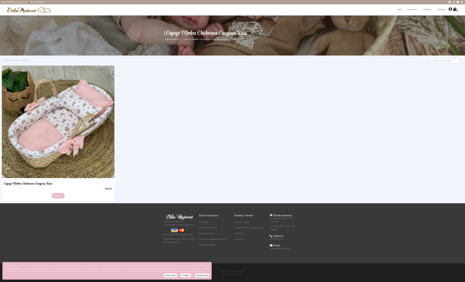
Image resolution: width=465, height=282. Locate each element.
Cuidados (427, 9)
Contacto (441, 9)
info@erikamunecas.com (16, 2)
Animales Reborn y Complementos (249, 227)
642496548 (38, 2)
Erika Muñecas (172, 39)
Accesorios (239, 233)
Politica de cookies (207, 233)
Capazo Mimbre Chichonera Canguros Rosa (205, 39)
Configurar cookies (207, 245)
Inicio (399, 9)
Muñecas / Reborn (242, 222)
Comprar (58, 195)
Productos (412, 9)
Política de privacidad (208, 227)
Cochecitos (239, 239)
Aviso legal (203, 222)
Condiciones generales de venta (212, 239)
